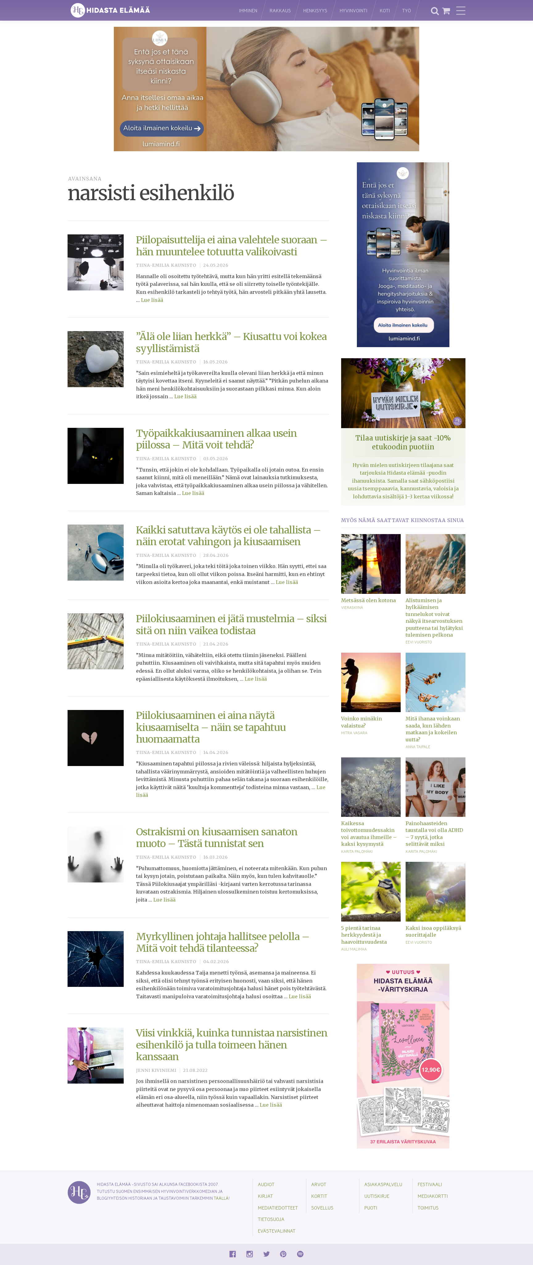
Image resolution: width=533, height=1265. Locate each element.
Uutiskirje (376, 1196)
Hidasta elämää (147, 10)
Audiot (266, 1184)
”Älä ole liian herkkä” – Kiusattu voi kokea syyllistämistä (231, 342)
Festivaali (430, 1184)
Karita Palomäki (357, 851)
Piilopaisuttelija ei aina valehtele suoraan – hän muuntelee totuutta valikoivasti (231, 246)
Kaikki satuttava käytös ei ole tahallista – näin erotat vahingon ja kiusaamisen (228, 536)
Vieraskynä (352, 607)
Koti (385, 10)
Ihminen (248, 10)
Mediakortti (433, 1196)
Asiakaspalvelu (383, 1184)
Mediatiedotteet (278, 1207)
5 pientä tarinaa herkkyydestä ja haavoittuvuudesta (364, 935)
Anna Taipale (418, 746)
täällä (221, 1198)
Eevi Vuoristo (419, 642)
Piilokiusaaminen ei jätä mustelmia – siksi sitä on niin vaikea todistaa (231, 625)
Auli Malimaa (354, 949)
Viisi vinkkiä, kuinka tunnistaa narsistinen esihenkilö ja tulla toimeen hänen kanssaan (232, 1045)
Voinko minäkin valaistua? (361, 722)
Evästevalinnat (276, 1230)
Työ (406, 10)
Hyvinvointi (353, 10)
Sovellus (322, 1207)
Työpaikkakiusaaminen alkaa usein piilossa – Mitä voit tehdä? (216, 439)
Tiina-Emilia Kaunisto (166, 265)
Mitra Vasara (354, 733)
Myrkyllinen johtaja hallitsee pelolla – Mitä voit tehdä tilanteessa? (222, 943)
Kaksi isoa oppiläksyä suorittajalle (433, 931)
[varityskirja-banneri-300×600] (403, 1056)
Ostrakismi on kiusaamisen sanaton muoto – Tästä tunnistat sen (217, 838)
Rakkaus (280, 10)
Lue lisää (152, 300)
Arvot (318, 1184)
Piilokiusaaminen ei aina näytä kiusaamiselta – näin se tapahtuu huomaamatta (211, 727)
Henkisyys (315, 10)
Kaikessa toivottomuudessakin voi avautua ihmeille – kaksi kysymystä (369, 833)
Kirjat (265, 1196)
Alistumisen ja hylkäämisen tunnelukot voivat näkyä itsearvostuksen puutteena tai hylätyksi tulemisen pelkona (434, 617)
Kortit (319, 1196)
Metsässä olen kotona (368, 600)
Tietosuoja (271, 1219)
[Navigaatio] (460, 10)
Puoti (370, 1207)
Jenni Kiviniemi (156, 1070)
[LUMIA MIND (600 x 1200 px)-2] (403, 254)
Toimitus (428, 1207)
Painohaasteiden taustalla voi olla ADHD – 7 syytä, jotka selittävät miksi (434, 833)
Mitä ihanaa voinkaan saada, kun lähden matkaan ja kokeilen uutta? (433, 729)
